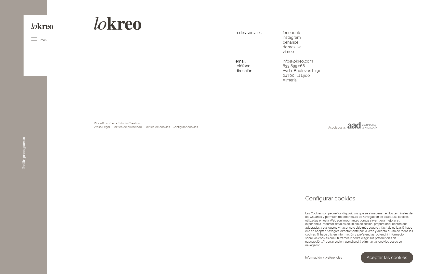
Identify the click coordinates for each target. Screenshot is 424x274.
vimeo (288, 51)
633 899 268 (294, 66)
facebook (291, 32)
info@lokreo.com (298, 61)
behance (290, 42)
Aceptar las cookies (387, 257)
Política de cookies (157, 127)
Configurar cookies (185, 127)
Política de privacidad (127, 127)
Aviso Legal (102, 127)
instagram (292, 37)
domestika (292, 47)
